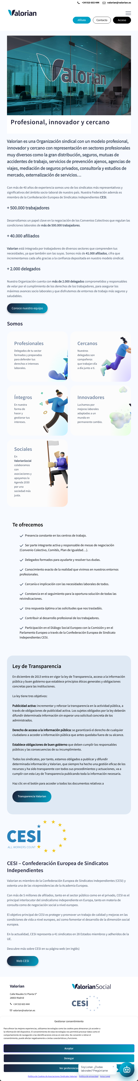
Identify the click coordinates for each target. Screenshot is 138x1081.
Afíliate (82, 20)
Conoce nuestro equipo (27, 308)
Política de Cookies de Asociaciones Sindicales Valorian (52, 1076)
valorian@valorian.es (119, 2)
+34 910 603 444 (90, 2)
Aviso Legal (105, 1076)
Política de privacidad (88, 1076)
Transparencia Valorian (32, 796)
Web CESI (22, 961)
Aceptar (69, 1048)
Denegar (69, 1058)
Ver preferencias (69, 1068)
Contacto (101, 20)
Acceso (122, 20)
